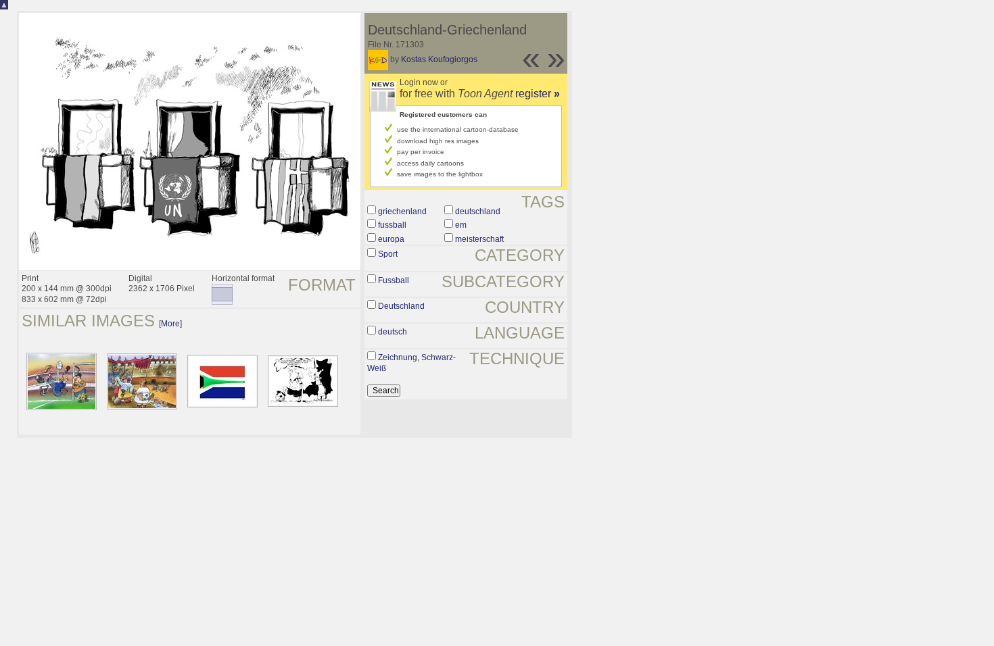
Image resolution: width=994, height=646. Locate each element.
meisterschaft (479, 239)
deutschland (477, 211)
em (461, 225)
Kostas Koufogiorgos (439, 59)
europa (391, 239)
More (170, 323)
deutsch (392, 332)
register (537, 93)
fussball (392, 225)
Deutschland (401, 306)
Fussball (393, 280)
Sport (388, 254)
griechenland (402, 211)
